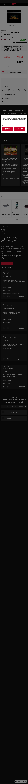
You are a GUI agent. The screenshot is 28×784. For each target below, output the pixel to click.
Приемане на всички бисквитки (20, 129)
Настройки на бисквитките (7, 129)
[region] (14, 124)
